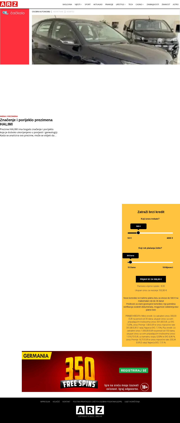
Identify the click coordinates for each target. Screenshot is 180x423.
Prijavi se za (151, 279)
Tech (131, 4)
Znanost (166, 4)
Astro (176, 4)
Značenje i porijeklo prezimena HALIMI (26, 122)
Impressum (45, 401)
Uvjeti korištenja (132, 401)
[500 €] (138, 232)
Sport (88, 4)
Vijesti (77, 4)
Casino (139, 4)
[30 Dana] (130, 262)
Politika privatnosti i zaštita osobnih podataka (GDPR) (97, 401)
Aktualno (98, 4)
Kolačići (56, 401)
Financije (109, 4)
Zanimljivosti (153, 4)
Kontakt (66, 401)
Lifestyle (120, 4)
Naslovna (67, 4)
